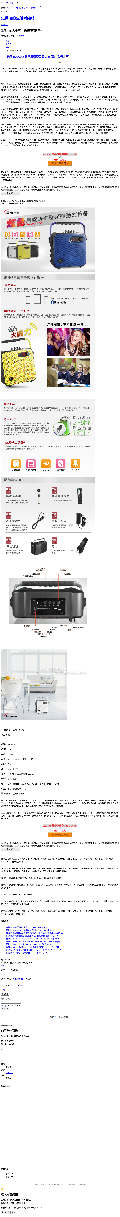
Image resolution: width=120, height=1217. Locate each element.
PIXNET (42, 1184)
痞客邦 (16, 979)
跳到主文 (4, 25)
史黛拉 (4, 966)
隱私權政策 (73, 1184)
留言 (21, 979)
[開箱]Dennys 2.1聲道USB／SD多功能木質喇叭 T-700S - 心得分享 (32, 947)
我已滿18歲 (6, 1212)
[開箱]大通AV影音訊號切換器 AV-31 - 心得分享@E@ (27, 953)
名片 (7, 47)
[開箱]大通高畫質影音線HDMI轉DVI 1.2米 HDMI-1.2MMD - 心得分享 (34, 933)
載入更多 (5, 994)
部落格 (8, 44)
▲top (3, 990)
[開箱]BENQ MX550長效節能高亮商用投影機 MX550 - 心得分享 (32, 936)
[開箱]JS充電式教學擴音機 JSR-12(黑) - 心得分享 (25, 927)
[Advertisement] (60, 1125)
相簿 (7, 41)
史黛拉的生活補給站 (18, 18)
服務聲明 (82, 1184)
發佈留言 (5, 1008)
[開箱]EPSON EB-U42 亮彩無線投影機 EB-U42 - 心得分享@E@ (32, 930)
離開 (13, 1212)
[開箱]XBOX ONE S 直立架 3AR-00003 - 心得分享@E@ (28, 944)
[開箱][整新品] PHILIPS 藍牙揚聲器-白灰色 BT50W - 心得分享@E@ (33, 942)
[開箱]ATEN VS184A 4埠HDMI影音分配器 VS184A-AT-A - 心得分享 (33, 950)
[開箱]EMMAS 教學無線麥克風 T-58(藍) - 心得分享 (37, 56)
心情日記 (20, 36)
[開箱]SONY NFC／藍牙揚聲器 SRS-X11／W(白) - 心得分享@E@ (32, 939)
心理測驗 (19, 985)
